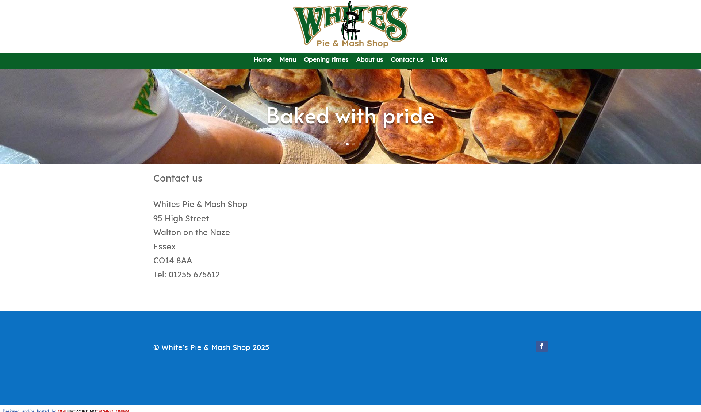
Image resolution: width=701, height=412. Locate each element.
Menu (288, 60)
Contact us (407, 60)
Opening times (326, 60)
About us (369, 60)
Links (439, 60)
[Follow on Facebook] (542, 346)
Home (263, 60)
